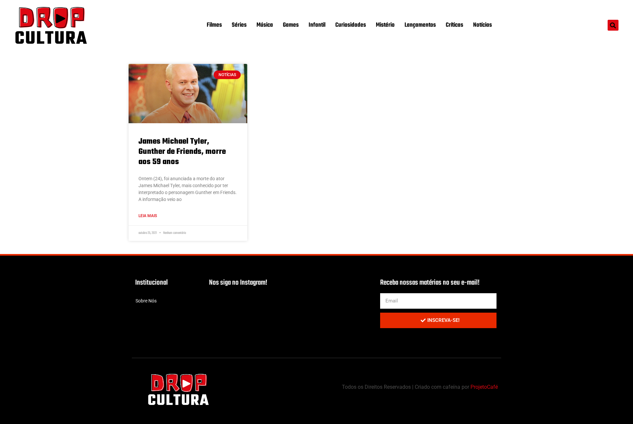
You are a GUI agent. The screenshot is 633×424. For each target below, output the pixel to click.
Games (291, 25)
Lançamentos (420, 25)
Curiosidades (350, 25)
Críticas (454, 25)
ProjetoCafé (484, 387)
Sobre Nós (146, 300)
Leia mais (147, 215)
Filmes (214, 25)
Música (264, 25)
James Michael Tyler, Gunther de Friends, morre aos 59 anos (182, 151)
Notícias (482, 25)
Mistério (385, 25)
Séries (239, 25)
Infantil (317, 25)
